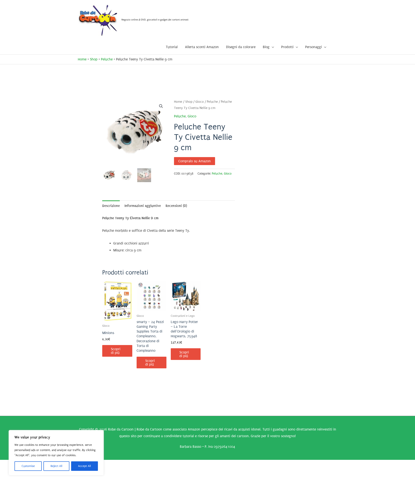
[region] (56, 452)
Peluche (107, 59)
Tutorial (172, 47)
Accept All (84, 466)
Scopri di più (115, 351)
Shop (93, 59)
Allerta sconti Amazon (202, 47)
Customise (28, 466)
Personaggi (313, 47)
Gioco (199, 102)
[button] (161, 106)
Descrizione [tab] (111, 206)
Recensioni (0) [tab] (176, 206)
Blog (266, 47)
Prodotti (287, 47)
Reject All (56, 466)
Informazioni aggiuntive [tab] (142, 206)
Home (82, 59)
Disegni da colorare (240, 47)
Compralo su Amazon (194, 161)
